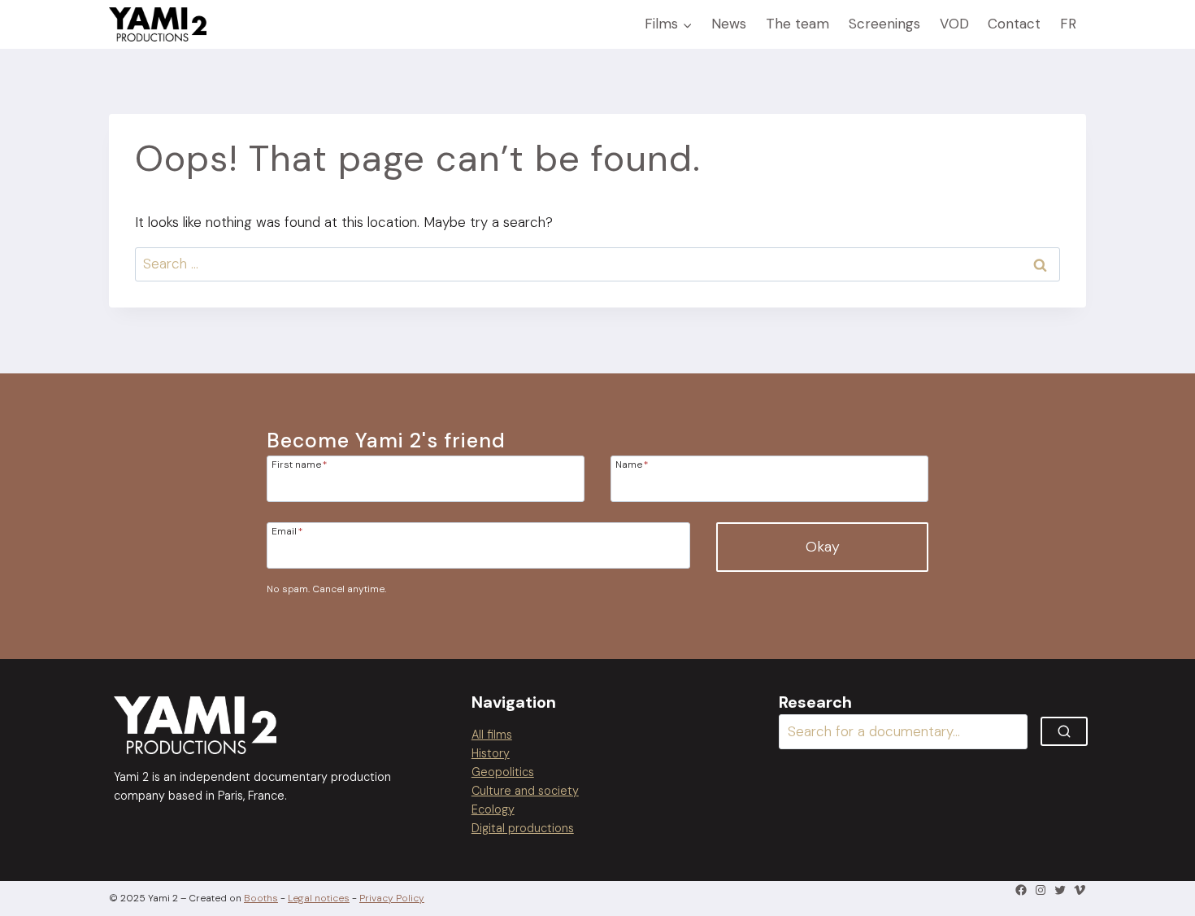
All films (491, 734)
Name (631, 463)
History (490, 753)
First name (299, 463)
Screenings (884, 24)
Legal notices (319, 898)
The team (797, 24)
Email (287, 530)
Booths (261, 898)
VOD (954, 24)
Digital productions (522, 828)
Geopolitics (502, 772)
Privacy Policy (391, 898)
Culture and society (525, 790)
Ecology (493, 809)
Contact (1014, 24)
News (728, 24)
